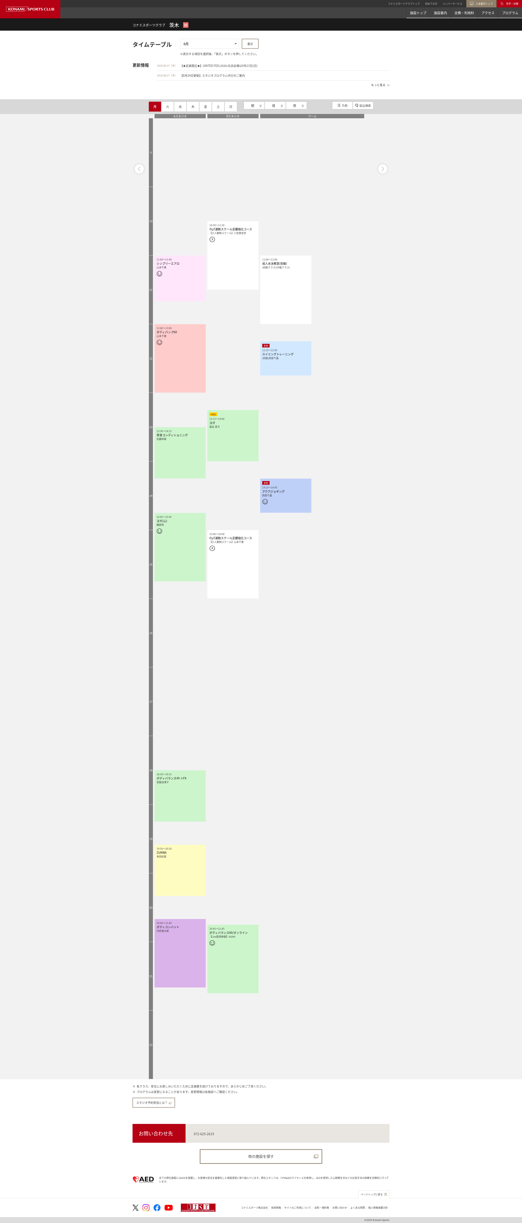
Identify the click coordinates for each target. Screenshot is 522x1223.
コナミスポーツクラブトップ (404, 3)
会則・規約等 (321, 1207)
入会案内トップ (484, 3)
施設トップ (418, 12)
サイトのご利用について (297, 1207)
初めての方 (431, 3)
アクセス (488, 12)
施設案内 (440, 12)
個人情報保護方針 (378, 1207)
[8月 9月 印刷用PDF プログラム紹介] (210, 44)
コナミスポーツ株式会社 (254, 1207)
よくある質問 (357, 1207)
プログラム (510, 12)
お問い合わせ (339, 1207)
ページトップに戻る (372, 1194)
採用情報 (276, 1207)
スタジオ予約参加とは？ (152, 1102)
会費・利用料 (464, 12)
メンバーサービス (452, 3)
